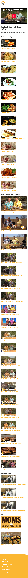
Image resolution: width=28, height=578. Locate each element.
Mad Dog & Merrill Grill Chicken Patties (10, 404)
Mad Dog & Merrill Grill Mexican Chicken (10, 417)
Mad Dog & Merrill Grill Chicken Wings (9, 391)
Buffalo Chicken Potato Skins (7, 544)
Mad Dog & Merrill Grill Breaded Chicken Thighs (11, 275)
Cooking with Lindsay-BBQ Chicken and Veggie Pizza (13, 510)
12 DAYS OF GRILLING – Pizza (8, 99)
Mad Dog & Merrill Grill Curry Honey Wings (10, 378)
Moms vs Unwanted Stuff (6, 528)
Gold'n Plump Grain (7, 564)
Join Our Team (6, 562)
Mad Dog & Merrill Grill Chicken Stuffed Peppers (12, 353)
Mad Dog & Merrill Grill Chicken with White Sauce (12, 365)
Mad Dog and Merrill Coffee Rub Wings (9, 249)
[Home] (3, 3)
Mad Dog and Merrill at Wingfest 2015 (9, 212)
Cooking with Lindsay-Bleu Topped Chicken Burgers (12, 497)
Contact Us (5, 559)
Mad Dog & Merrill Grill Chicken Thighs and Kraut (12, 301)
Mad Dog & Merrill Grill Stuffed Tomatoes (10, 430)
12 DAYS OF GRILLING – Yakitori (8, 87)
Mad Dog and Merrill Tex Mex (7, 230)
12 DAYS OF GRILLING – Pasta (8, 61)
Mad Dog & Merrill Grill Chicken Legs (9, 327)
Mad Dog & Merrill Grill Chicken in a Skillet (10, 288)
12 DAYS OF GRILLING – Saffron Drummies (11, 74)
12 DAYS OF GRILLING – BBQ (7, 151)
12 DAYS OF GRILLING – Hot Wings (9, 177)
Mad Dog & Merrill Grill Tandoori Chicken (10, 469)
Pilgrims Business (7, 567)
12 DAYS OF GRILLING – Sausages (9, 164)
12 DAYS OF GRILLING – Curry (8, 125)
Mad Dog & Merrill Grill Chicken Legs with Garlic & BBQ (13, 340)
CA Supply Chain (6, 572)
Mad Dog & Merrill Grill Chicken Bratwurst (10, 456)
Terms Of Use (6, 569)
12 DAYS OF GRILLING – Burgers (8, 190)
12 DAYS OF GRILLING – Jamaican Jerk (10, 112)
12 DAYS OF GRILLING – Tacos (8, 48)
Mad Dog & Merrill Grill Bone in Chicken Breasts (11, 262)
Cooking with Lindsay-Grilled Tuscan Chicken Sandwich (13, 484)
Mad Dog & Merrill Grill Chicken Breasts (10, 314)
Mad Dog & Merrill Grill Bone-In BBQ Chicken (11, 443)
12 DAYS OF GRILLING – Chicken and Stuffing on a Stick (14, 138)
